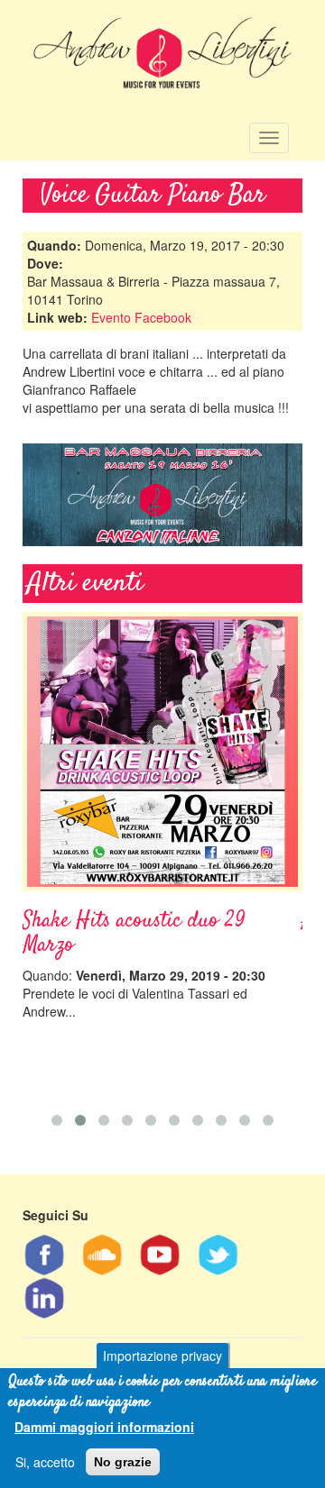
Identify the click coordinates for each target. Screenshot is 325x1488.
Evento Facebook (141, 317)
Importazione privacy (162, 1356)
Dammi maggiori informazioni (104, 1427)
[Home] (163, 57)
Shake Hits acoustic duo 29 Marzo (134, 933)
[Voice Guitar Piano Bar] (162, 495)
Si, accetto (45, 1462)
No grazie (123, 1462)
